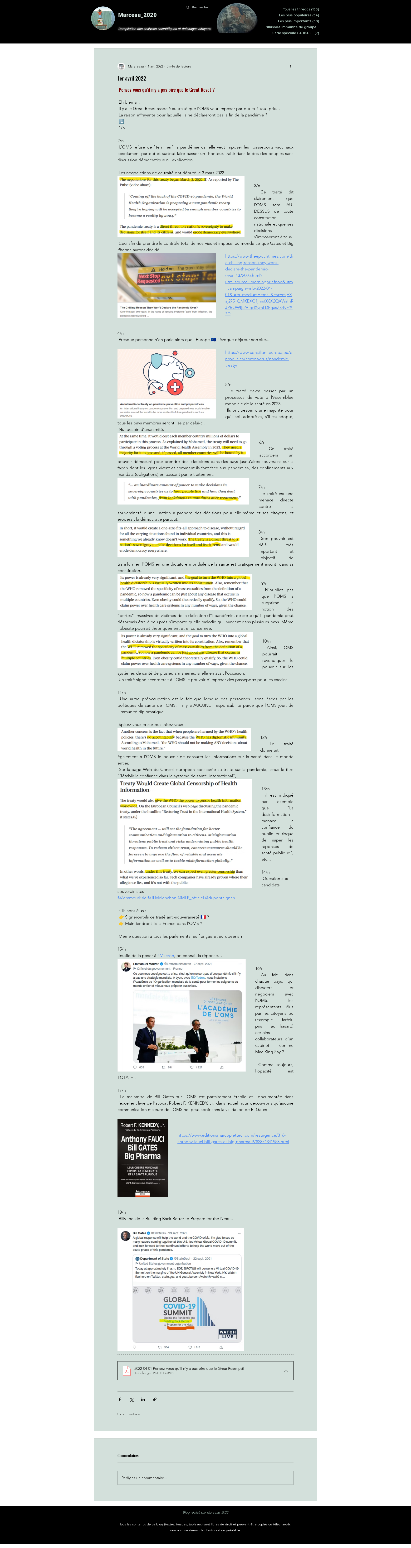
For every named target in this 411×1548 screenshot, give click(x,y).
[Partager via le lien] (154, 1399)
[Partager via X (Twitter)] (131, 1399)
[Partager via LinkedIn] (143, 1399)
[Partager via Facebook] (119, 1399)
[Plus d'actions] (291, 66)
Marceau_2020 (137, 15)
